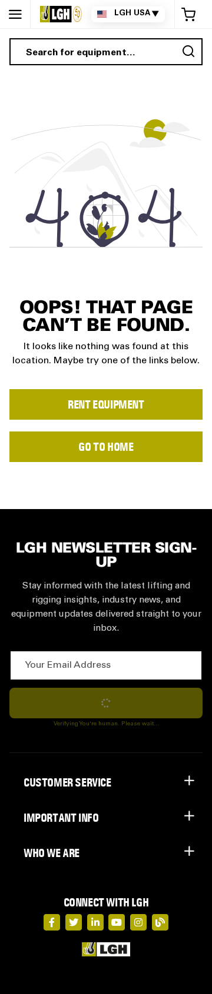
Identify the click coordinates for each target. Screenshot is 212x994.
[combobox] (106, 51)
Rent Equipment (106, 404)
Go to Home (105, 447)
